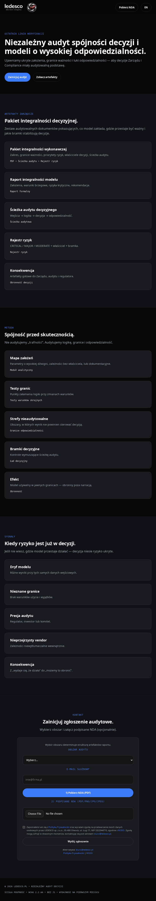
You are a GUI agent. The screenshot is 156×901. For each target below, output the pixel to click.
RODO (121, 830)
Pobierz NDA (127, 7)
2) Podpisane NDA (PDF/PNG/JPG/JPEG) (78, 801)
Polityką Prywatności (59, 827)
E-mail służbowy (78, 769)
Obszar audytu (78, 749)
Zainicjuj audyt (17, 77)
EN (146, 7)
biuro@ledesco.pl (102, 833)
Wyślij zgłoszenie (78, 841)
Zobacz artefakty (46, 77)
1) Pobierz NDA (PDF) (78, 792)
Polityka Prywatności (73, 853)
